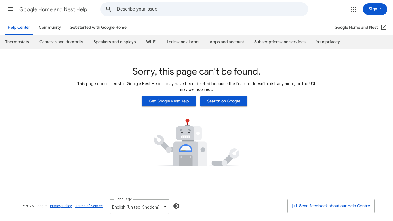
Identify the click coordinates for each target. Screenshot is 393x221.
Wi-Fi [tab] (151, 41)
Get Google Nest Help (169, 101)
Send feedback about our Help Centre (334, 205)
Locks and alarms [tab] (183, 41)
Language (124, 199)
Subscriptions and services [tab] (280, 41)
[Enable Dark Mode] (176, 206)
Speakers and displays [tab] (115, 41)
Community (50, 27)
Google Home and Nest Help (53, 9)
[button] (10, 9)
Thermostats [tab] (17, 41)
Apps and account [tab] (227, 41)
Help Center (19, 27)
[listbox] (139, 206)
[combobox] (212, 9)
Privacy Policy (61, 206)
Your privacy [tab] (328, 41)
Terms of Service (89, 206)
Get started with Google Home (98, 27)
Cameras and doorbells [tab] (61, 41)
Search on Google (223, 101)
